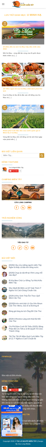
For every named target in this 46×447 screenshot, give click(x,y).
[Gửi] (42, 155)
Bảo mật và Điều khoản (11, 375)
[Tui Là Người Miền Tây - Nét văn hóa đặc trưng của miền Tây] (23, 4)
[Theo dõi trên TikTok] (20, 247)
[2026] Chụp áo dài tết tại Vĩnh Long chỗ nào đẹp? (25, 274)
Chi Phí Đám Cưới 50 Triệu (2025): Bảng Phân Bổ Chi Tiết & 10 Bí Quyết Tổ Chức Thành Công (26, 329)
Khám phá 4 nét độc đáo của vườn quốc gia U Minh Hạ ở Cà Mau (21, 132)
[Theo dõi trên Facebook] (16, 207)
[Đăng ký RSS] (23, 207)
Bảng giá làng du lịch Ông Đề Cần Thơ (25, 311)
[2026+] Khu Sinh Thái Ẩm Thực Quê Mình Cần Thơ (24, 297)
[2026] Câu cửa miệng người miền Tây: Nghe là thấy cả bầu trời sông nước (25, 266)
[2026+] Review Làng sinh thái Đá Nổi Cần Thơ (25, 320)
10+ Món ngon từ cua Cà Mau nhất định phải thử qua (22, 90)
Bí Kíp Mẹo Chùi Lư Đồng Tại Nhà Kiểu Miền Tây (25, 282)
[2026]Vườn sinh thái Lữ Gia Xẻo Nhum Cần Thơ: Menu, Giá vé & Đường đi (25, 305)
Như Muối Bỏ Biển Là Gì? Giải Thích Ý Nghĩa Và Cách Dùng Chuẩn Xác (25, 289)
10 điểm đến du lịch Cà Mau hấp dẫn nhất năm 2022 (21, 48)
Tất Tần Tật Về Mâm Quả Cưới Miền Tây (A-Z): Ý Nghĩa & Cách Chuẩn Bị (26, 337)
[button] (3, 4)
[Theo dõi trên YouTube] (29, 207)
